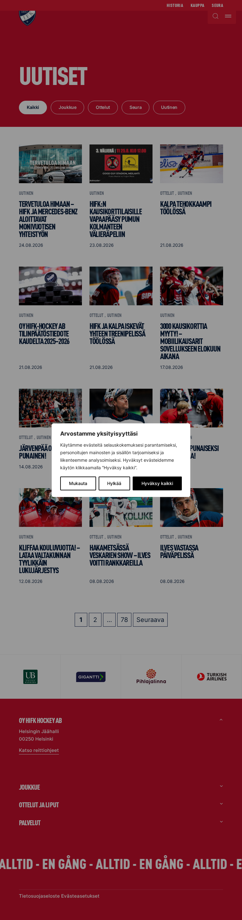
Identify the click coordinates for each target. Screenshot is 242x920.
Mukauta (78, 483)
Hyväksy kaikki (157, 483)
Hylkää (114, 483)
